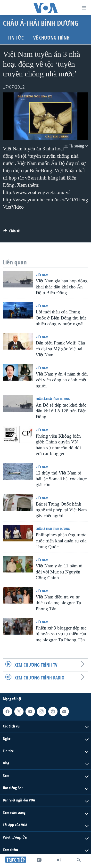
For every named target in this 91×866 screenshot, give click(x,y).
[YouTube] (39, 860)
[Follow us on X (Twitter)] (19, 711)
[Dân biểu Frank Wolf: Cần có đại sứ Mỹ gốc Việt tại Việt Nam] (18, 341)
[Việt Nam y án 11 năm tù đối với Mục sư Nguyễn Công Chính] (18, 564)
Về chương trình (51, 37)
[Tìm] (78, 860)
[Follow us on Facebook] (7, 711)
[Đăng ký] (64, 711)
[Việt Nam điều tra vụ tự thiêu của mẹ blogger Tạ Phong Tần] (18, 595)
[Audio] (59, 860)
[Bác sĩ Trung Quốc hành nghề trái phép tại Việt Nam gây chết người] (18, 502)
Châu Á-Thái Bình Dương (53, 399)
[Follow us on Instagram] (41, 711)
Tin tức (16, 37)
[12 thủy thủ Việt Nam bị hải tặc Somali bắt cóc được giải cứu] (18, 471)
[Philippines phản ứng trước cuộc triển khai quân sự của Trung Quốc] (18, 533)
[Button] (11, 232)
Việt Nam (42, 274)
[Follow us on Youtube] (30, 711)
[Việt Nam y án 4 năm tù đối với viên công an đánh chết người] (18, 372)
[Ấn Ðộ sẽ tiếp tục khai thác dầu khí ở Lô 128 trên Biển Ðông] (18, 403)
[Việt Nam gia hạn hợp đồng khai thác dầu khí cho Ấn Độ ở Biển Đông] (18, 279)
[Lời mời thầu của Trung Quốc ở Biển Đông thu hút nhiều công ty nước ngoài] (18, 310)
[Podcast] (53, 711)
